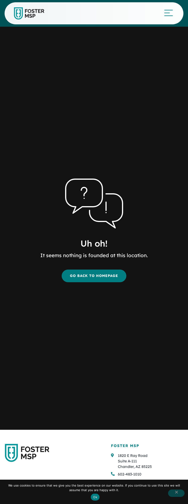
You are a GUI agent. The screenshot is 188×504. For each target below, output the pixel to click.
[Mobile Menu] (168, 12)
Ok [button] (95, 497)
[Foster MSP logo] (27, 453)
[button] (147, 474)
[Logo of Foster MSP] (29, 13)
